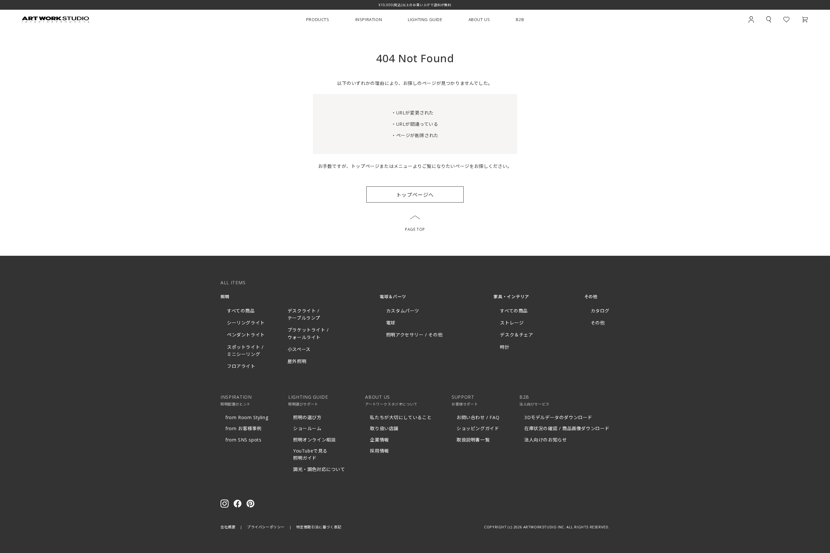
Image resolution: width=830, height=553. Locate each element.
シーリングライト (246, 323)
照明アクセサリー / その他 (414, 335)
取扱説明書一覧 (473, 440)
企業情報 (379, 440)
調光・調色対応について (319, 469)
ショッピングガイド (477, 428)
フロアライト (241, 366)
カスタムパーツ (402, 311)
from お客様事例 (243, 428)
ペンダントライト (246, 335)
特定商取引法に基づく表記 (318, 526)
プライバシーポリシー (266, 526)
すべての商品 (241, 311)
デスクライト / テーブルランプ (304, 314)
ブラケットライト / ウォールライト (308, 333)
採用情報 (379, 451)
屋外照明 (297, 361)
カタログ (600, 311)
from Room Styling (246, 417)
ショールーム (307, 428)
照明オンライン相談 (314, 440)
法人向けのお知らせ (545, 440)
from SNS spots (243, 440)
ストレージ (512, 323)
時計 (504, 347)
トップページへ (415, 194)
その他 (598, 323)
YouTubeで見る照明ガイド (310, 454)
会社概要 (227, 526)
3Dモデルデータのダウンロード (558, 417)
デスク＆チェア (516, 335)
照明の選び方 (307, 417)
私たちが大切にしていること (401, 417)
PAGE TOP (415, 229)
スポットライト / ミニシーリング (245, 350)
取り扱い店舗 (384, 428)
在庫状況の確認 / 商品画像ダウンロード (567, 428)
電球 (391, 323)
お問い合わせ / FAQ (477, 417)
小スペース (299, 349)
